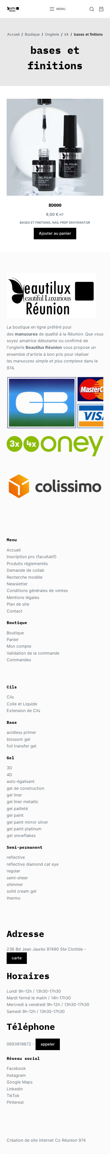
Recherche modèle (24, 577)
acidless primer (21, 732)
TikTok (13, 1095)
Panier (13, 639)
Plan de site (18, 604)
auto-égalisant (21, 781)
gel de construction (25, 788)
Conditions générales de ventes (37, 590)
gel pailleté (17, 808)
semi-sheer (17, 877)
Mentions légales (23, 597)
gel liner (14, 794)
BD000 (55, 205)
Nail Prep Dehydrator (71, 222)
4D (9, 774)
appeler (48, 1044)
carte (17, 957)
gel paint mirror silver (27, 822)
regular (13, 870)
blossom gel (18, 739)
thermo (13, 898)
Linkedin (15, 1088)
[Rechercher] (92, 9)
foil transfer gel (21, 745)
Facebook (16, 1068)
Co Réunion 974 (70, 1140)
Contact (14, 611)
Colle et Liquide (22, 703)
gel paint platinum (24, 828)
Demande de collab (25, 570)
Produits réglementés (27, 563)
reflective (16, 857)
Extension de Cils (23, 710)
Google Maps (19, 1081)
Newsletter (17, 583)
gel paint (15, 815)
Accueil (14, 550)
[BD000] (55, 147)
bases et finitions (35, 222)
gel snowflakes (21, 835)
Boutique (15, 632)
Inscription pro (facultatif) (32, 556)
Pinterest (15, 1102)
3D (9, 767)
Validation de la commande (33, 653)
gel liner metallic (22, 801)
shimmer (15, 884)
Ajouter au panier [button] (55, 233)
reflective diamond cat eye (33, 864)
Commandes (19, 659)
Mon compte (19, 646)
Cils (10, 696)
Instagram (16, 1075)
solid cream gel (21, 891)
